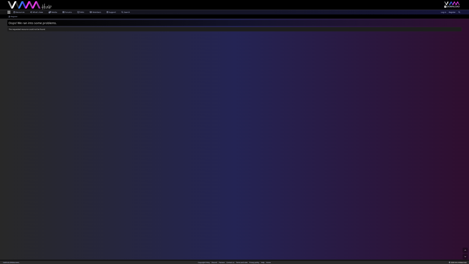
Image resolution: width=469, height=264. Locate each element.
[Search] (459, 12)
